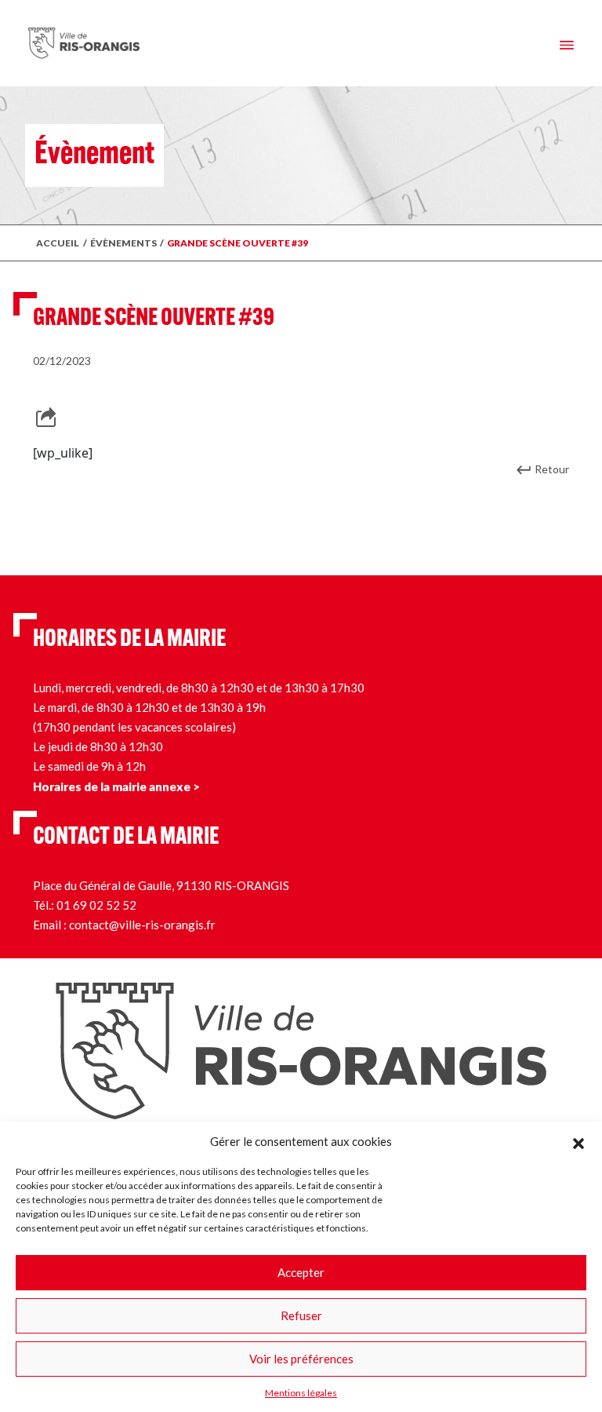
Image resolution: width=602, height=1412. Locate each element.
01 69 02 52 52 (96, 905)
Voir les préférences (301, 1359)
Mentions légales (301, 1393)
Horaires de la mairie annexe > (116, 786)
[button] (578, 1141)
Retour (552, 469)
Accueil (57, 243)
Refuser (301, 1315)
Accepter (301, 1272)
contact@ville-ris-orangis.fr (142, 925)
